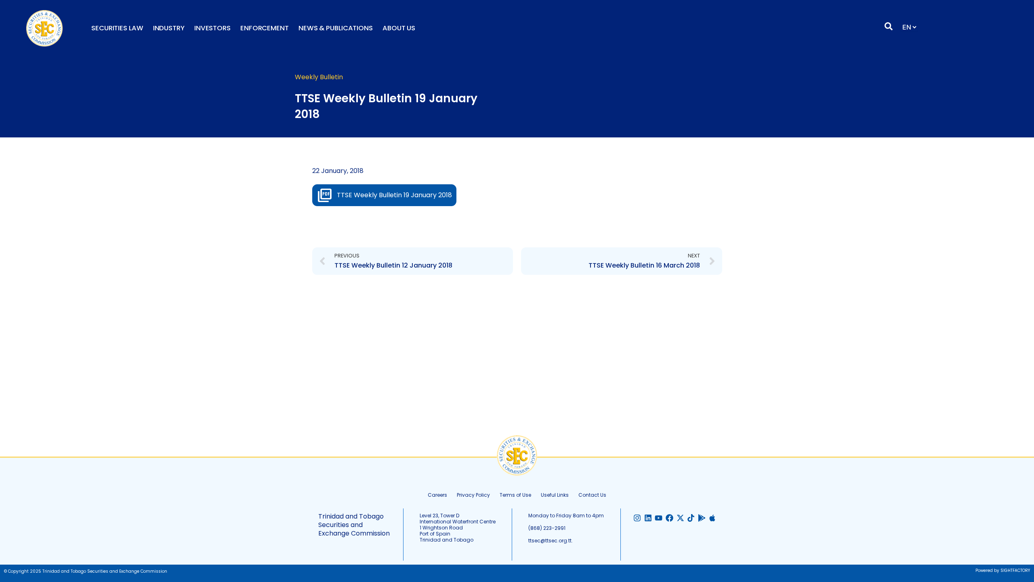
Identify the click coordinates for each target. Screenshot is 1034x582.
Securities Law (117, 28)
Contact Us (592, 494)
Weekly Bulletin (319, 77)
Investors (212, 28)
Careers (437, 494)
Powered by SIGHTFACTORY (1002, 570)
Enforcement (264, 28)
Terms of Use (515, 494)
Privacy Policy (473, 494)
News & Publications (335, 28)
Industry (169, 28)
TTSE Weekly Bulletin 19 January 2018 (394, 195)
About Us (398, 28)
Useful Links (555, 494)
